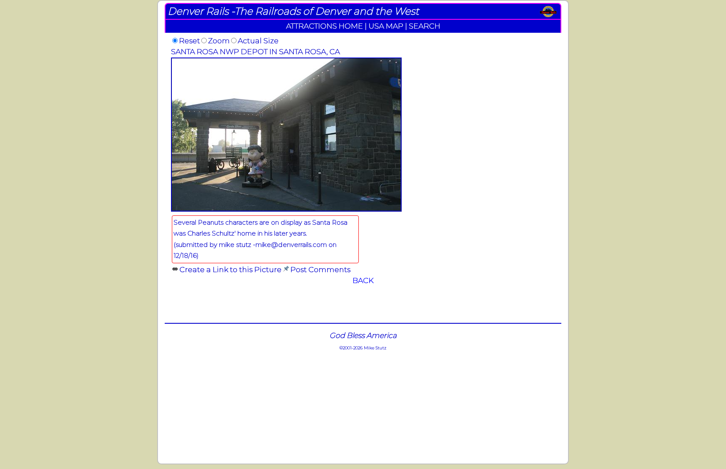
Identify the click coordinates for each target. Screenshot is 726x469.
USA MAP (385, 25)
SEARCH (424, 25)
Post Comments (320, 269)
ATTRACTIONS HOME (324, 25)
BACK (363, 280)
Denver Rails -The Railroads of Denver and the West (293, 11)
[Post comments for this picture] (286, 269)
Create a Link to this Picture (230, 269)
